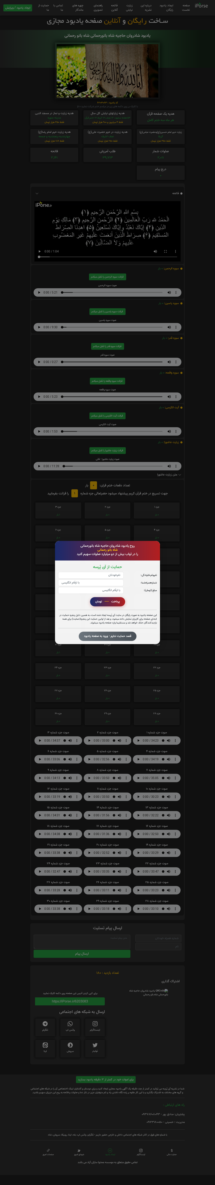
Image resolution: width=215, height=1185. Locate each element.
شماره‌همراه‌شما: (149, 583)
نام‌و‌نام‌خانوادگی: (149, 575)
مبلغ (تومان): (150, 590)
